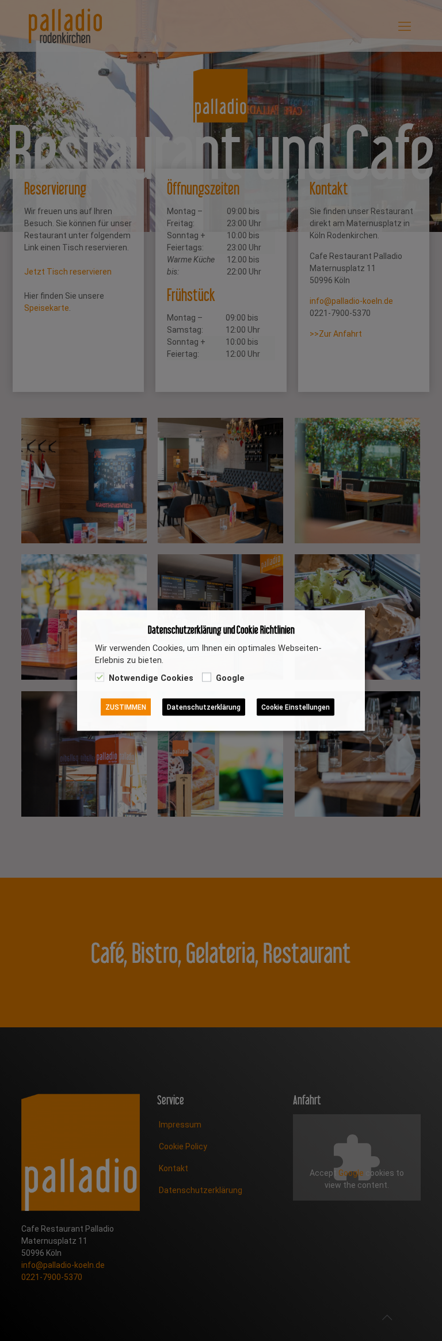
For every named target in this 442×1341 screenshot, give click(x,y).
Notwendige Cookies (151, 678)
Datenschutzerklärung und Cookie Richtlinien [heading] (221, 629)
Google (230, 678)
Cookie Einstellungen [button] (295, 707)
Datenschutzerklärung (204, 707)
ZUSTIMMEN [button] (125, 707)
